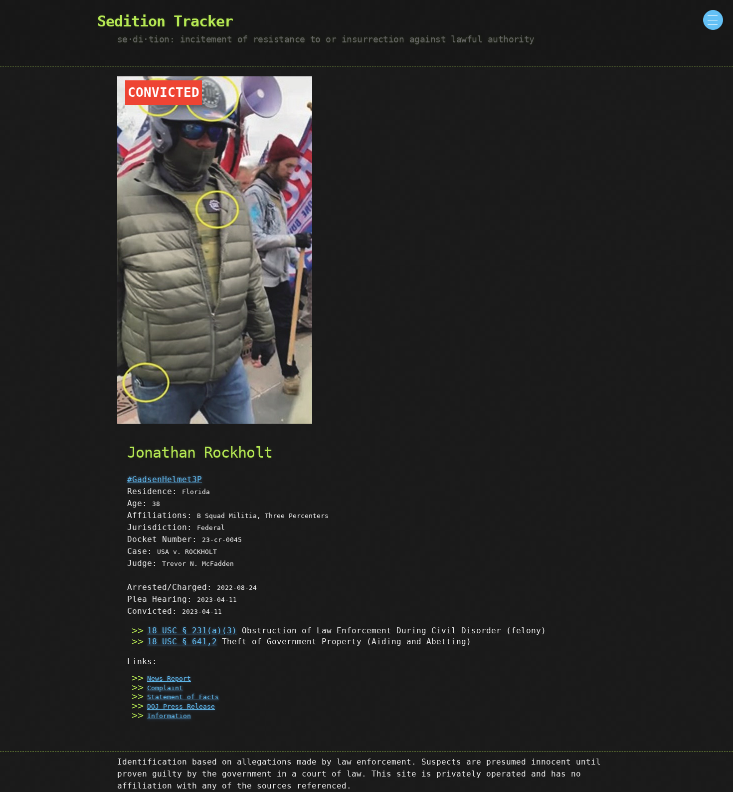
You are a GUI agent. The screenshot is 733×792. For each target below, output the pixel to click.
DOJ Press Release (181, 706)
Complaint (165, 688)
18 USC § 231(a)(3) (192, 630)
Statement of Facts (183, 697)
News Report (169, 678)
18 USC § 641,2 (182, 641)
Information (169, 716)
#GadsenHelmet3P (164, 479)
